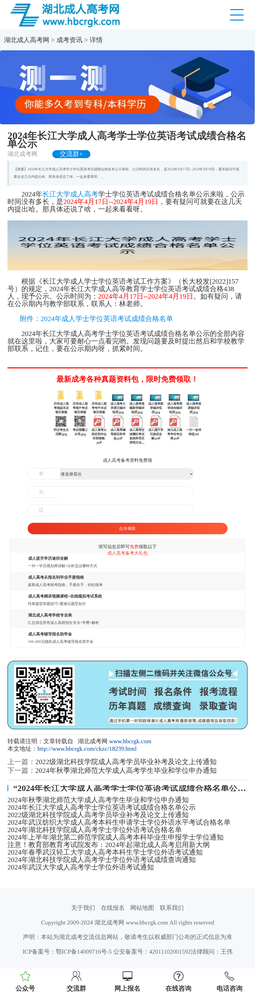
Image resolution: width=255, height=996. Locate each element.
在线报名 (113, 908)
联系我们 (172, 908)
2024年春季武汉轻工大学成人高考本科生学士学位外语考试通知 (105, 852)
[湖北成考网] (66, 14)
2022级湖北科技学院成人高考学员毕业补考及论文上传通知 (126, 762)
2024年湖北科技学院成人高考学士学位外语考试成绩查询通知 (101, 859)
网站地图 (142, 908)
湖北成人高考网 (26, 40)
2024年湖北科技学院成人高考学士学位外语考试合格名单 (94, 830)
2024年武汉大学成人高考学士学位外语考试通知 (80, 867)
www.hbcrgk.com (130, 741)
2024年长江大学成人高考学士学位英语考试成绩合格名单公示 (101, 807)
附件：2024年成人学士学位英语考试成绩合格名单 (96, 319)
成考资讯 (69, 40)
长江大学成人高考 (70, 194)
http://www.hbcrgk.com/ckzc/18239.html (87, 748)
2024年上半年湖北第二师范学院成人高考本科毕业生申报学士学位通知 (115, 837)
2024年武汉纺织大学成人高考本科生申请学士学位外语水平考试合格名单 (119, 822)
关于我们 (83, 908)
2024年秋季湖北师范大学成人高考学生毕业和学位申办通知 (126, 770)
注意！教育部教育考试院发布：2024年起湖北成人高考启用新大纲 (108, 845)
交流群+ (71, 154)
